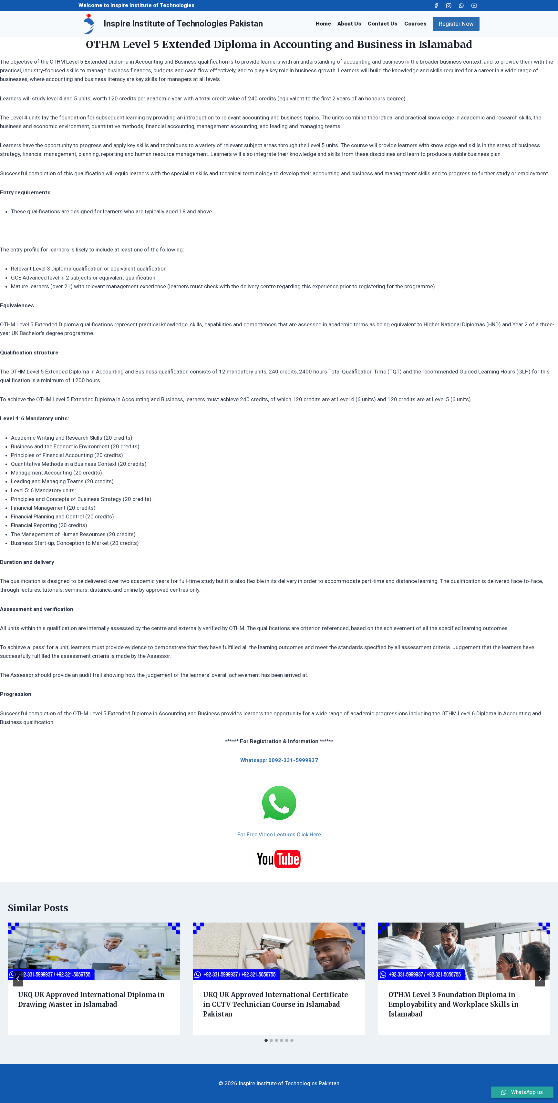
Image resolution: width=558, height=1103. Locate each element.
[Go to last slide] (18, 978)
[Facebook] (436, 5)
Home (323, 23)
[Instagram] (448, 5)
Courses (415, 23)
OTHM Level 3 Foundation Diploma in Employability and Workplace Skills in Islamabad (453, 1004)
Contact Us (383, 23)
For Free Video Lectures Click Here (279, 834)
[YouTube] (474, 5)
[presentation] (94, 951)
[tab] (266, 1040)
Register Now (456, 23)
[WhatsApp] (461, 5)
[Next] (540, 978)
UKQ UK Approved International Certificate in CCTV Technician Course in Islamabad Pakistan (275, 1004)
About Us (349, 23)
